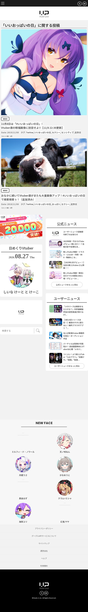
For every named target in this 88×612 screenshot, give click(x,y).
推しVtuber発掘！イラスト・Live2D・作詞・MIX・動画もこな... (73, 254)
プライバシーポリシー (44, 528)
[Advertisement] (44, 396)
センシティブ (67, 132)
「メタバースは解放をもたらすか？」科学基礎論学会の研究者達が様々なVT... (73, 310)
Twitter (29, 132)
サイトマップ (44, 543)
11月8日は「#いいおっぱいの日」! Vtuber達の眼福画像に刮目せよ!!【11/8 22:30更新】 (32, 126)
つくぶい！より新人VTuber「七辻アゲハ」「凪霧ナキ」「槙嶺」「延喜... (73, 357)
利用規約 (44, 565)
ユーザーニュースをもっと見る (67, 366)
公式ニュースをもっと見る (67, 284)
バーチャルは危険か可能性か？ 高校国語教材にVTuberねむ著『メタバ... (73, 346)
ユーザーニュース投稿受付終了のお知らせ (73, 233)
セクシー (56, 132)
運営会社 (44, 550)
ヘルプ (44, 558)
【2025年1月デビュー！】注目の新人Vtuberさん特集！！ (73, 265)
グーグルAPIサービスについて (44, 536)
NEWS (5, 119)
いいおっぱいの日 (42, 132)
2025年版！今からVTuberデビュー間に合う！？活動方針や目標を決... (73, 244)
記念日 (78, 132)
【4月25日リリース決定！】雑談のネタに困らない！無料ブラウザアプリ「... (73, 323)
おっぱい (56, 204)
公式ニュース (67, 223)
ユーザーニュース (67, 298)
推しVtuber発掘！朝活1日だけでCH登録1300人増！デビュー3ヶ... (73, 276)
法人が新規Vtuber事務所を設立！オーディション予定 (73, 336)
